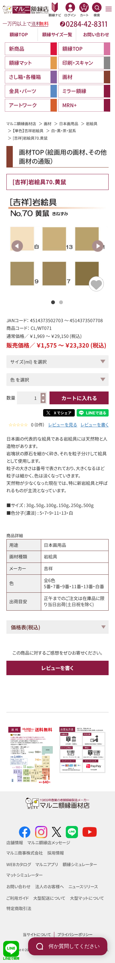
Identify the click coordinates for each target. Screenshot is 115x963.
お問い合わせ (96, 34)
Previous (17, 246)
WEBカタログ (18, 864)
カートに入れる (79, 398)
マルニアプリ (46, 864)
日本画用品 (68, 123)
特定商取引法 (18, 908)
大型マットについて (87, 898)
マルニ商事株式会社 (24, 853)
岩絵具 (91, 123)
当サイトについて (37, 934)
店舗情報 (14, 842)
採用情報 (55, 853)
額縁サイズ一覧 (57, 34)
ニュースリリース (83, 886)
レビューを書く (94, 425)
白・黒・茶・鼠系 (63, 130)
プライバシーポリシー (75, 934)
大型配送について (49, 898)
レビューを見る (62, 425)
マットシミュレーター (24, 875)
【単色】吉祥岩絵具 (28, 130)
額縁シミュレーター (80, 864)
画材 (47, 123)
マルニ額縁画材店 (21, 123)
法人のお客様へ (49, 886)
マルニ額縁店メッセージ (48, 842)
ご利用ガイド (17, 898)
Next (97, 246)
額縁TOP (19, 34)
